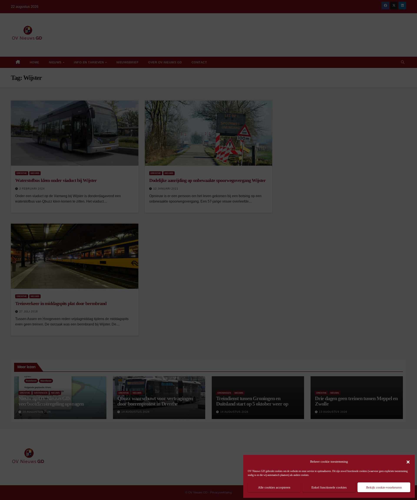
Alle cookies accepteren (274, 487)
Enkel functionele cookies (329, 487)
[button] (408, 461)
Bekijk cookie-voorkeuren (384, 487)
